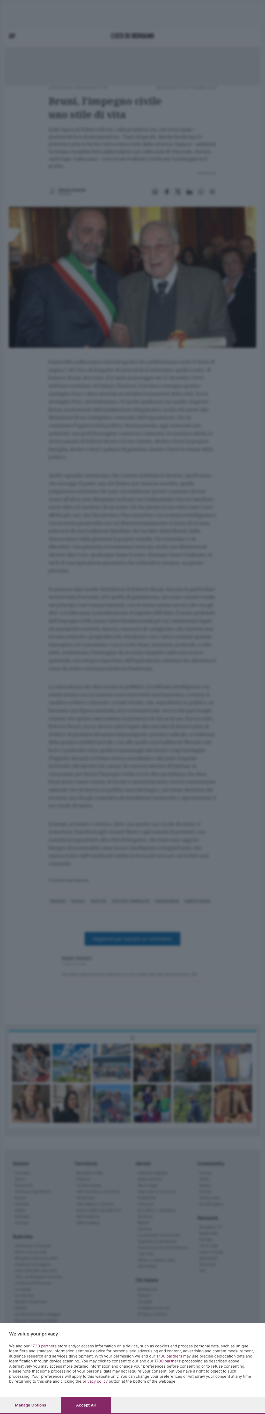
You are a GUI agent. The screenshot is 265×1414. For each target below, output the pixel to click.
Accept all (86, 1405)
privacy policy (95, 1381)
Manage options (30, 1405)
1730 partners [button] (44, 1346)
